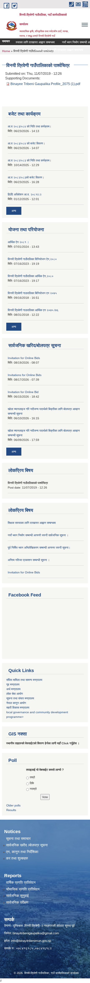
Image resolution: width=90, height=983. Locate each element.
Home (6, 51)
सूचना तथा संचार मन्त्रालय (20, 698)
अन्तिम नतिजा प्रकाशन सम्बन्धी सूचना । (29, 560)
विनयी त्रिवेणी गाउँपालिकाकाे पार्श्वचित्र (28, 483)
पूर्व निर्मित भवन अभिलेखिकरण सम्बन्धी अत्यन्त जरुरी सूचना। (39, 547)
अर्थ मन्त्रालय (13, 689)
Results (11, 810)
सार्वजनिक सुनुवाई (17, 896)
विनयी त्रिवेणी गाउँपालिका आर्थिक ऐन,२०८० (30, 276)
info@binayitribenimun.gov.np (31, 940)
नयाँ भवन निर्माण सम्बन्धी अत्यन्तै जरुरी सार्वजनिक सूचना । (38, 535)
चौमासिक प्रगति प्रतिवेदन (23, 889)
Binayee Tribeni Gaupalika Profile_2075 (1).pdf (45, 84)
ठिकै (32, 783)
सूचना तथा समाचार (18, 839)
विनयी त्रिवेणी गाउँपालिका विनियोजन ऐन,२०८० (32, 259)
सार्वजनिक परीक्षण (17, 902)
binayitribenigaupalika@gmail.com (36, 933)
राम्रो (32, 777)
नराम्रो (33, 788)
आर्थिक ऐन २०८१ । (18, 242)
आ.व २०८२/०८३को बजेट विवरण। (26, 177)
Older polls (13, 805)
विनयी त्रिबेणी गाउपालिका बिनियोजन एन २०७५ (32, 293)
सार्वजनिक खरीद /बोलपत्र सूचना (27, 845)
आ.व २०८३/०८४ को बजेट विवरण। (26, 143)
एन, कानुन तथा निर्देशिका (22, 852)
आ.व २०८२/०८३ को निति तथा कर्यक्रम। (29, 160)
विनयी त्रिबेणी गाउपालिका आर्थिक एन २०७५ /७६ (33, 310)
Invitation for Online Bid (23, 392)
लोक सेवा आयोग (14, 693)
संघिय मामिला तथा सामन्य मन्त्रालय (24, 680)
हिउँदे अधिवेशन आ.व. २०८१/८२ (24, 194)
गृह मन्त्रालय (12, 684)
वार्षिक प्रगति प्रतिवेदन (21, 883)
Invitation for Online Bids (24, 358)
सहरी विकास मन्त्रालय (17, 707)
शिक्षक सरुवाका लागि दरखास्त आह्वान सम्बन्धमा (25, 42)
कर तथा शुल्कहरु (17, 858)
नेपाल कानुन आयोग (16, 703)
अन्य (14, 210)
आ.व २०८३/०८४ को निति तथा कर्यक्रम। (29, 126)
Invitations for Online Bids (24, 375)
